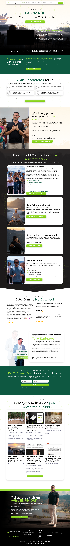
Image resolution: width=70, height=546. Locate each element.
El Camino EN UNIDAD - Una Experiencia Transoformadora (53, 427)
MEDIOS (44, 2)
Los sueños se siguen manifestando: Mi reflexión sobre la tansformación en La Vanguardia (34, 460)
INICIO (23, 2)
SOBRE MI (40, 2)
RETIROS (34, 2)
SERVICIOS (28, 2)
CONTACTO (50, 2)
